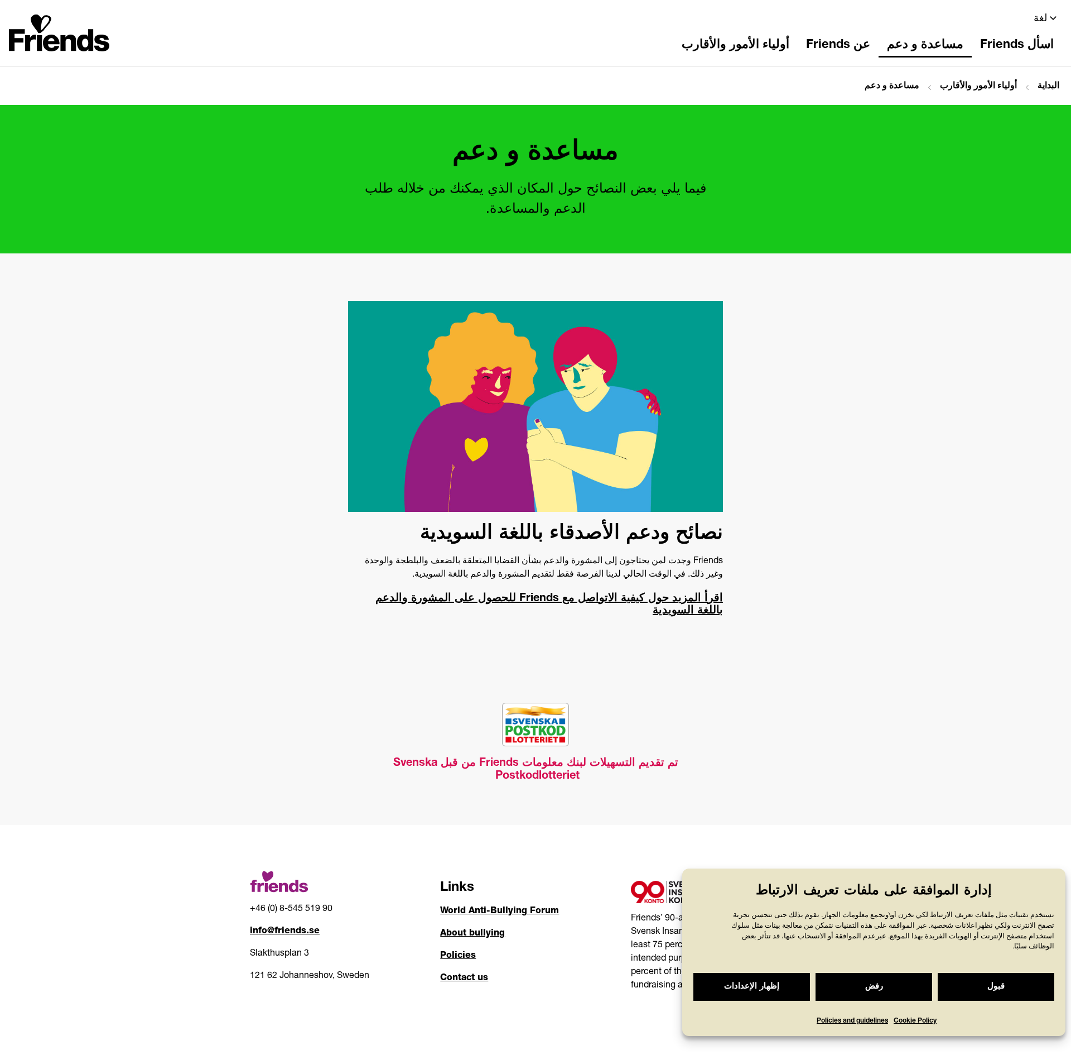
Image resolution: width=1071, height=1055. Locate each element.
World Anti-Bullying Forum (499, 911)
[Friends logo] (59, 29)
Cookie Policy (915, 1021)
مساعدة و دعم (925, 45)
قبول (996, 986)
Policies (458, 956)
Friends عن (838, 45)
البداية (1048, 86)
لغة (1040, 19)
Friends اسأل (1017, 45)
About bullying (472, 933)
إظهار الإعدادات (751, 986)
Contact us (464, 978)
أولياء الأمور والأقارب (735, 45)
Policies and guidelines (852, 1021)
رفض (874, 986)
